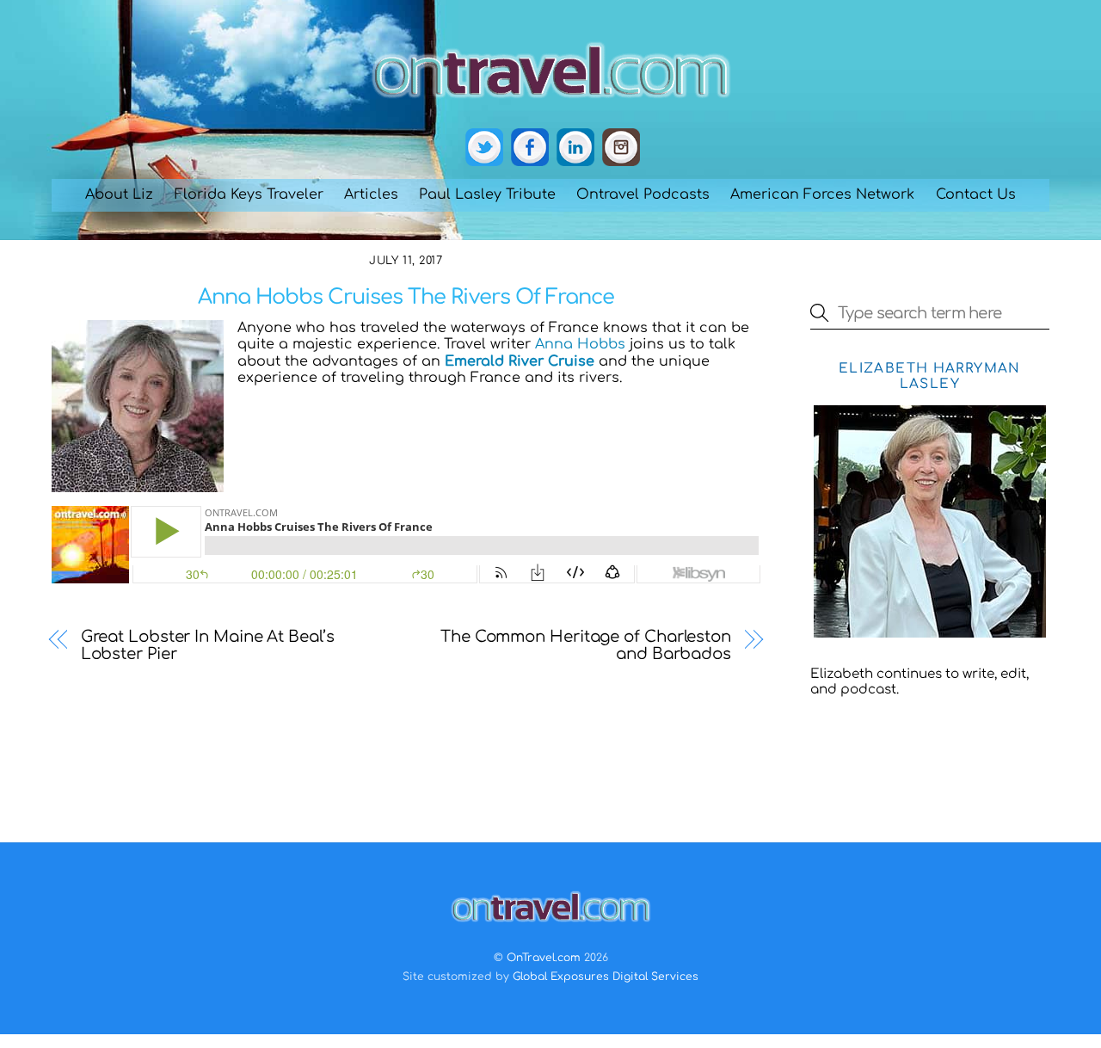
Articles (371, 194)
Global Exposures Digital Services (605, 977)
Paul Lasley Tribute (487, 194)
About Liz (119, 194)
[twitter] (484, 148)
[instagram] (621, 148)
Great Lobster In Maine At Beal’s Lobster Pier (208, 645)
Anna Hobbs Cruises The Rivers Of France (406, 297)
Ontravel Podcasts (643, 194)
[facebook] (530, 148)
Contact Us (976, 194)
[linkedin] (575, 148)
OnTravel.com (544, 958)
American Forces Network (822, 194)
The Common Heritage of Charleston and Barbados (585, 645)
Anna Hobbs (580, 344)
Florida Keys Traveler (249, 194)
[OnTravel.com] (550, 105)
